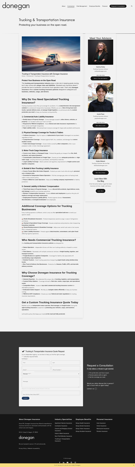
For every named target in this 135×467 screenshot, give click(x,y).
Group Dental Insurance (83, 426)
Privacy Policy (23, 448)
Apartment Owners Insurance (63, 423)
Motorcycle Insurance (103, 428)
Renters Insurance (102, 431)
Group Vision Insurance (83, 428)
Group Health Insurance (83, 423)
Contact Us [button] (90, 389)
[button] (101, 78)
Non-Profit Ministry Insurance (63, 436)
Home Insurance (101, 426)
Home (23, 76)
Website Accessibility (34, 448)
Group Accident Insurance (83, 431)
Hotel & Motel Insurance (62, 433)
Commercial (29, 76)
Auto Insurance (101, 423)
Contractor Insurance (61, 426)
